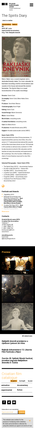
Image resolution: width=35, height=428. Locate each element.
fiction (19, 390)
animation (5, 385)
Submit (22, 412)
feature (14, 24)
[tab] (13, 381)
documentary (6, 24)
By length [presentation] (22, 381)
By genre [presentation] (14, 381)
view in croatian (7, 20)
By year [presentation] (30, 381)
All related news (27, 336)
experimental (6, 390)
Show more (5, 211)
